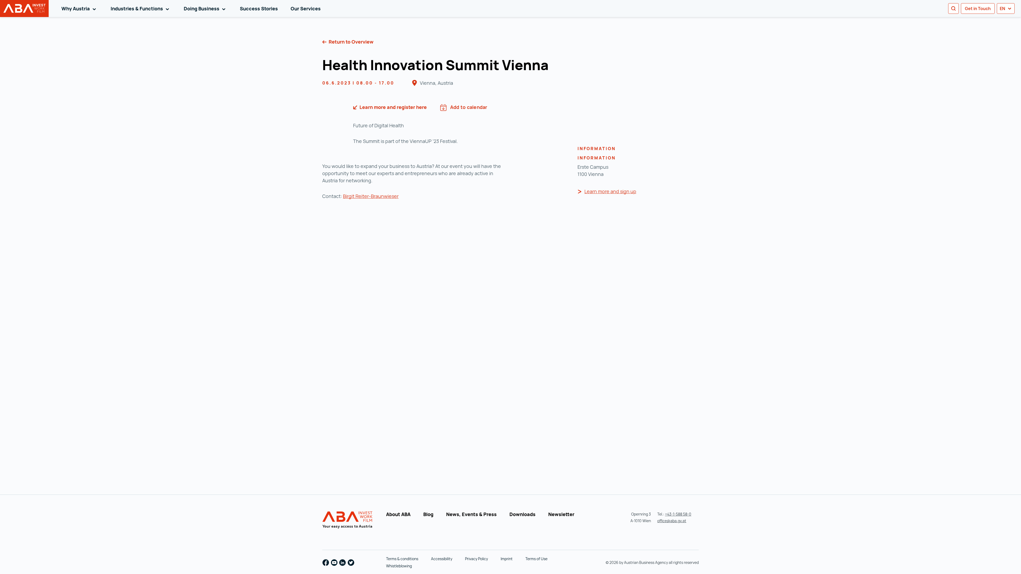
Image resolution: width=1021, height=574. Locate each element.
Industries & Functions (141, 8)
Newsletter (561, 514)
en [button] (1003, 8)
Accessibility (441, 558)
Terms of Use (536, 558)
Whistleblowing (399, 565)
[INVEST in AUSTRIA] (348, 520)
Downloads (522, 514)
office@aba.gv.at (671, 520)
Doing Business (205, 8)
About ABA (398, 514)
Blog (428, 514)
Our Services (306, 8)
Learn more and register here (392, 107)
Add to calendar (468, 107)
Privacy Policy (476, 558)
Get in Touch (978, 8)
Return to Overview (351, 42)
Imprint (507, 558)
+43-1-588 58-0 (678, 514)
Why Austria (79, 8)
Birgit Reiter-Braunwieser (371, 196)
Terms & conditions (402, 558)
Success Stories (259, 8)
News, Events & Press (471, 514)
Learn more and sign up (610, 191)
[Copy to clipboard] (555, 66)
